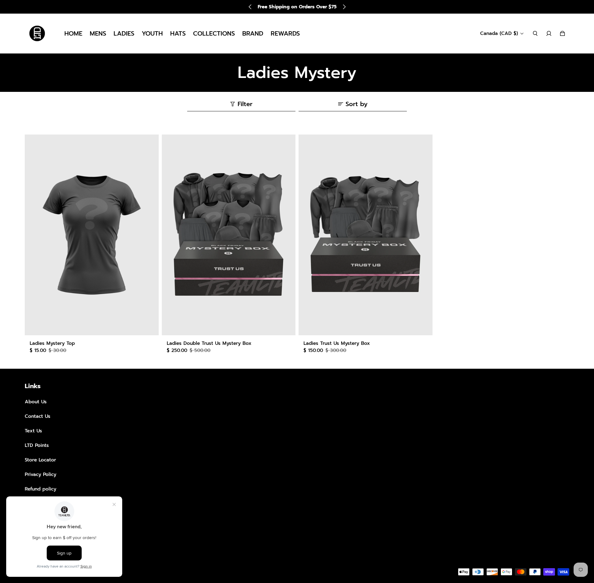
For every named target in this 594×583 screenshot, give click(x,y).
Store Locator (40, 459)
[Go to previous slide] (250, 7)
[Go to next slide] (344, 7)
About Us (36, 401)
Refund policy (40, 488)
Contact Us (37, 416)
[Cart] (562, 33)
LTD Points (37, 445)
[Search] (535, 33)
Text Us (33, 430)
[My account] (549, 33)
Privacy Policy (40, 474)
